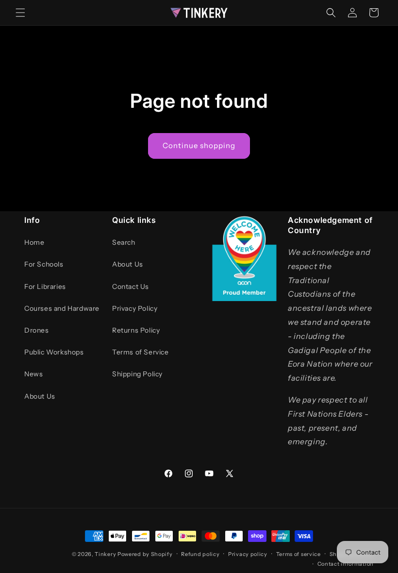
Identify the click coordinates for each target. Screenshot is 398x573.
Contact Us (130, 286)
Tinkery (105, 554)
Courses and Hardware (62, 308)
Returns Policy (136, 330)
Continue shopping (199, 145)
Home (34, 242)
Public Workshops (54, 352)
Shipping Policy (137, 374)
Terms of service (298, 554)
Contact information (345, 563)
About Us (39, 396)
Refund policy (200, 554)
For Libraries (45, 286)
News (33, 374)
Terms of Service (140, 352)
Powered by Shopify (145, 554)
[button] (20, 12)
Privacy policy (247, 554)
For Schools (44, 264)
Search (123, 242)
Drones (36, 330)
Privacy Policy (134, 308)
